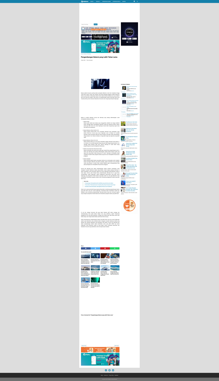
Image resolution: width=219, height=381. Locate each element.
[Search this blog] (137, 1)
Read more (132, 90)
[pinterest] (105, 248)
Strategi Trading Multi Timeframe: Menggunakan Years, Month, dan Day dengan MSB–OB (132, 94)
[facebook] (86, 248)
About (102, 375)
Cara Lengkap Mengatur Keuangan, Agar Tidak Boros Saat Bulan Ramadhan (132, 189)
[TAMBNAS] (84, 1)
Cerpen (124, 1)
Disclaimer (116, 375)
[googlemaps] (109, 370)
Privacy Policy (111, 375)
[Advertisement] (109, 13)
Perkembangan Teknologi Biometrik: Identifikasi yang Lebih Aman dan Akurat (99, 183)
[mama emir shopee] (100, 352)
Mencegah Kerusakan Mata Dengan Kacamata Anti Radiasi (131, 175)
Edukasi (98, 1)
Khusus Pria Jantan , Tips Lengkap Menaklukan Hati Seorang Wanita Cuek (131, 166)
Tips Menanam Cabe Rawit (131, 122)
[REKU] (100, 52)
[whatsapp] (114, 248)
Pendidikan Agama (106, 1)
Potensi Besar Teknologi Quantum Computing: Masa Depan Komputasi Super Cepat (100, 184)
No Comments (123, 91)
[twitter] (95, 248)
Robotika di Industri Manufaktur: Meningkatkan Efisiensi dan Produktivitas (98, 186)
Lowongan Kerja (116, 1)
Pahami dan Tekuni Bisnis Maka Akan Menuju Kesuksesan (131, 130)
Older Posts (117, 345)
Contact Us (106, 375)
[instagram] (106, 370)
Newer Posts (84, 345)
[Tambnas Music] (100, 39)
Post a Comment (90, 60)
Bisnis (91, 1)
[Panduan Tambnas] (100, 33)
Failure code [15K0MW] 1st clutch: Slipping (132, 113)
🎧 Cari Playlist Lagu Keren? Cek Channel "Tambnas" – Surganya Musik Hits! (132, 101)
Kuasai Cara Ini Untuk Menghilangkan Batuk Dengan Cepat (130, 153)
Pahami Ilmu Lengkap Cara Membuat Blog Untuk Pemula (131, 145)
